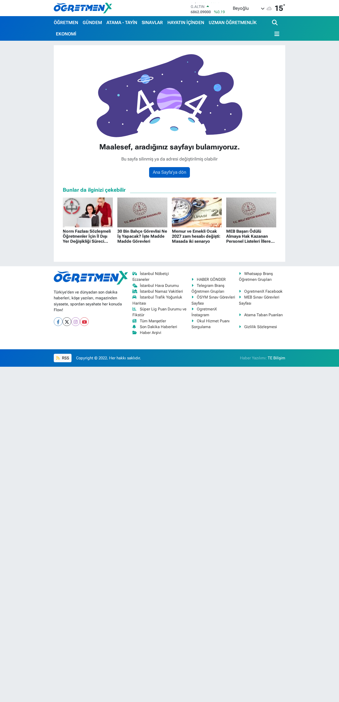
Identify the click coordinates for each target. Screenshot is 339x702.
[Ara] (275, 23)
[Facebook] (58, 321)
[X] (67, 321)
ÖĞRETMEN (66, 22)
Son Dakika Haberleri (158, 326)
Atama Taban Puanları (263, 315)
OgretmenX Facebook (263, 291)
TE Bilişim (276, 358)
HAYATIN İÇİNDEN (185, 22)
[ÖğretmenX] (83, 8)
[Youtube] (84, 321)
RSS (65, 358)
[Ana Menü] (275, 34)
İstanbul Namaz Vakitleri (161, 291)
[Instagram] (75, 321)
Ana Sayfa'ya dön (169, 172)
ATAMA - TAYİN (121, 22)
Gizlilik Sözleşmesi (260, 326)
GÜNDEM (92, 22)
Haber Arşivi (150, 332)
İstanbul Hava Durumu (159, 285)
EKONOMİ (66, 33)
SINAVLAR (152, 22)
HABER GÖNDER (211, 279)
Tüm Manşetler (153, 321)
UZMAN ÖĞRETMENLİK (233, 22)
